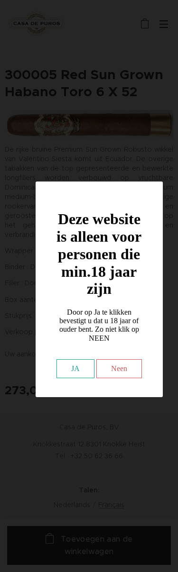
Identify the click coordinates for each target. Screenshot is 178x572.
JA (75, 368)
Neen (119, 368)
